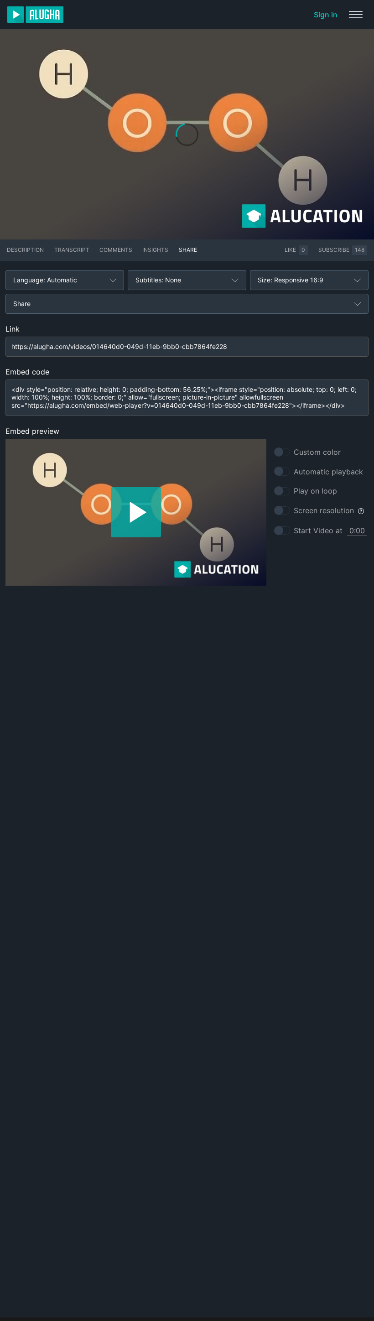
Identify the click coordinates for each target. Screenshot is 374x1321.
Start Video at (318, 530)
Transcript (71, 249)
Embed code (27, 372)
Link (12, 329)
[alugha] (35, 14)
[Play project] (135, 512)
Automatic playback (328, 472)
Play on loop (315, 491)
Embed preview (32, 431)
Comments (115, 249)
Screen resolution (324, 510)
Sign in (326, 14)
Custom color (317, 452)
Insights (155, 249)
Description (25, 249)
